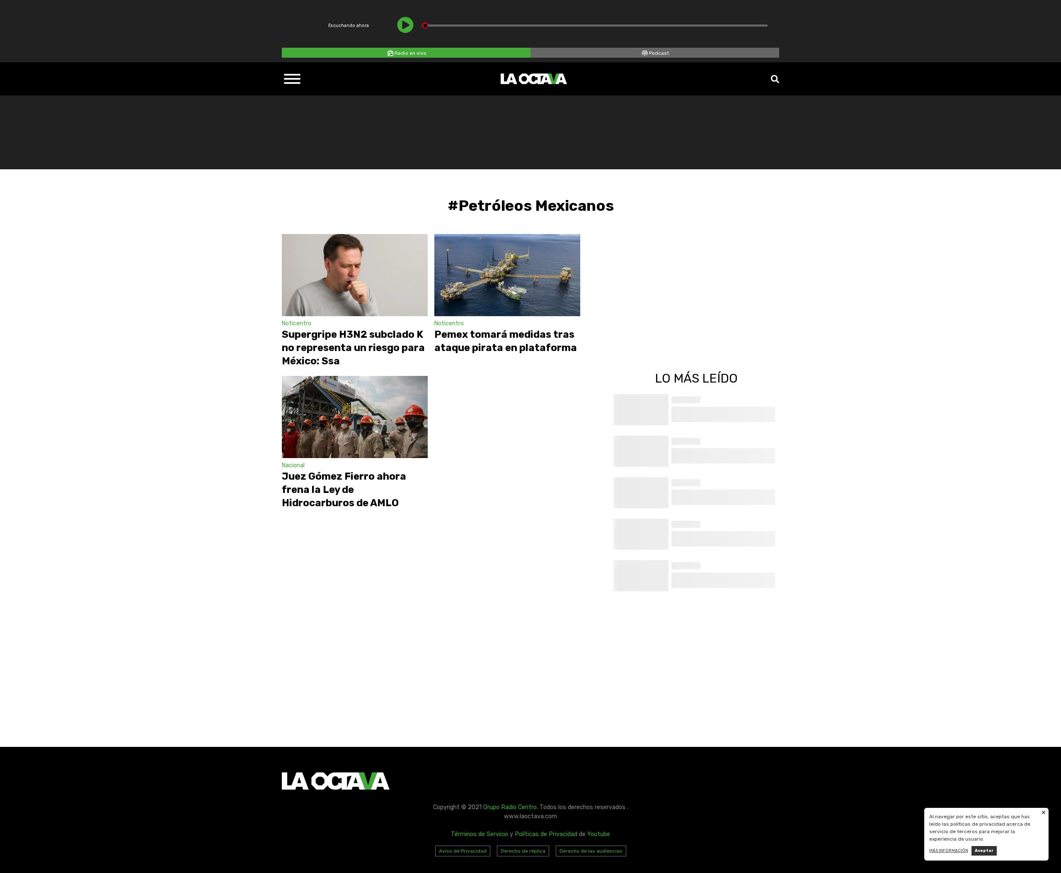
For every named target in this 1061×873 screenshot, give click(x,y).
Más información (948, 850)
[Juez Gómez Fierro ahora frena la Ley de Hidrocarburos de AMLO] (355, 417)
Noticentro (296, 323)
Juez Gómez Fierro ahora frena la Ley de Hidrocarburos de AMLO (344, 490)
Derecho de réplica (523, 851)
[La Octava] (534, 79)
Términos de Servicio (479, 834)
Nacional (293, 465)
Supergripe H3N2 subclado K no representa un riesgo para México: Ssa (353, 348)
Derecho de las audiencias (591, 851)
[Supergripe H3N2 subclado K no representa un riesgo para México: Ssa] (355, 275)
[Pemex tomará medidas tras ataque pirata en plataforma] (507, 275)
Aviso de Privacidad (463, 851)
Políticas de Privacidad (546, 834)
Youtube (598, 834)
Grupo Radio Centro (510, 807)
